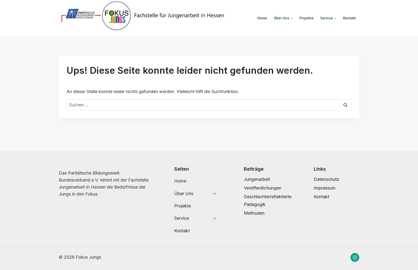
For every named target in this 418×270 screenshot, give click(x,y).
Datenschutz (326, 179)
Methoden (254, 213)
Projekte (306, 18)
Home (262, 18)
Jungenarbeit (257, 179)
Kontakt (349, 18)
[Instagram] (355, 257)
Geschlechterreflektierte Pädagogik (266, 200)
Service (181, 218)
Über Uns (183, 193)
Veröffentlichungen (262, 187)
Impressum (325, 187)
